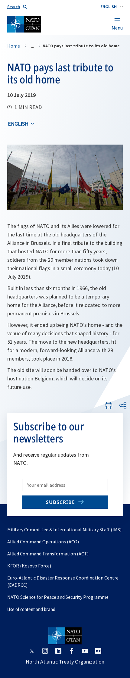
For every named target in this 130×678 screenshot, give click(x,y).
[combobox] (111, 6)
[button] (111, 6)
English (18, 123)
